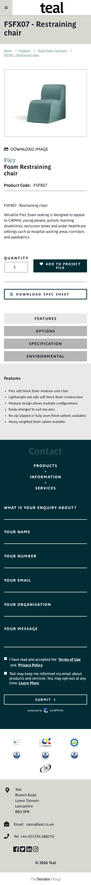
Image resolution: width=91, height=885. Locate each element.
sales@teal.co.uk (40, 824)
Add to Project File (63, 266)
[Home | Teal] (51, 7)
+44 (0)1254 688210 (37, 836)
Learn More (29, 683)
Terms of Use (69, 659)
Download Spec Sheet (43, 294)
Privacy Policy (30, 665)
